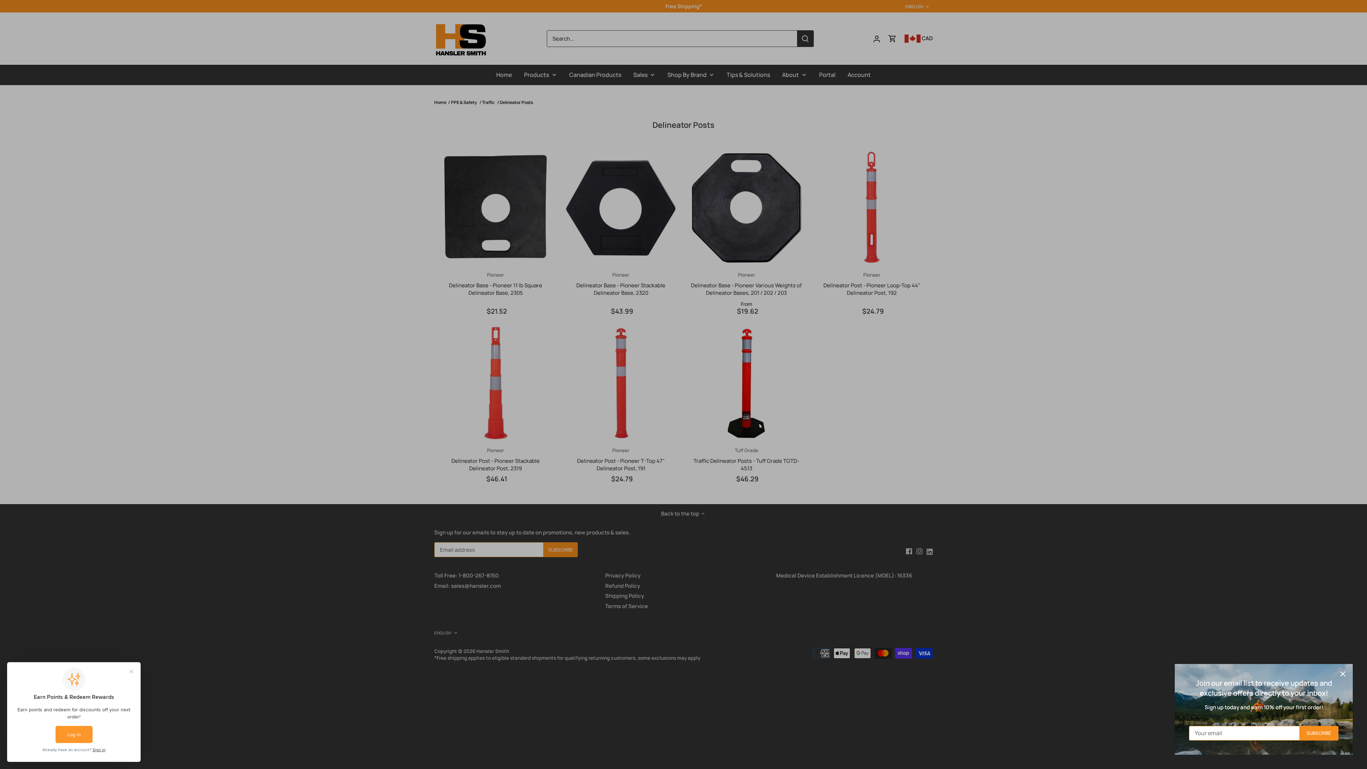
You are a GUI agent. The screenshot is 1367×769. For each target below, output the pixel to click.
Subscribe (1318, 733)
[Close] (1343, 674)
